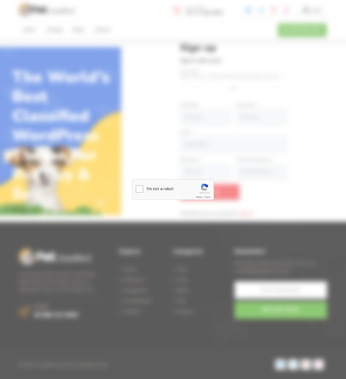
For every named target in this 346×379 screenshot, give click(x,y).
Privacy (199, 197)
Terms (207, 197)
